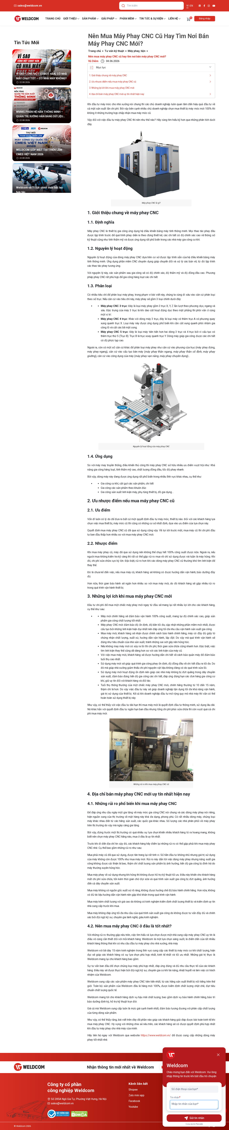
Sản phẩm (89, 18)
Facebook (134, 1101)
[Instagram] (209, 6)
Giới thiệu (70, 18)
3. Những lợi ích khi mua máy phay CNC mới (111, 88)
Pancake (199, 1124)
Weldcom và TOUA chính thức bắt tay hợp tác (39, 190)
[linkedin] (199, 5)
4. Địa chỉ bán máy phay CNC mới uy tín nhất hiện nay (116, 94)
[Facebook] (204, 6)
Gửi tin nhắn (197, 1118)
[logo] (26, 19)
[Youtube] (214, 6)
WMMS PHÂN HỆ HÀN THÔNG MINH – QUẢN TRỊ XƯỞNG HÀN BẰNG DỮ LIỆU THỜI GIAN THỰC (39, 114)
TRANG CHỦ (53, 18)
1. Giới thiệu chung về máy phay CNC (108, 75)
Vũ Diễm (93, 61)
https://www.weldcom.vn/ (156, 1035)
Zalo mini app (136, 1095)
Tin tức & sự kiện (151, 18)
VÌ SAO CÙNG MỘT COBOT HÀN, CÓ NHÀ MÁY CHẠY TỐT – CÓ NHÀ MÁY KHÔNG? (41, 76)
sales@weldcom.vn (62, 1103)
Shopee (133, 1089)
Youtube (133, 1106)
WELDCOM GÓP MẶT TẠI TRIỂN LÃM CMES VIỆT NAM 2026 (39, 152)
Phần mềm (127, 18)
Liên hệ (173, 18)
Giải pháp (107, 18)
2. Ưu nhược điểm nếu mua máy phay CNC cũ (112, 81)
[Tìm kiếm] (123, 5)
